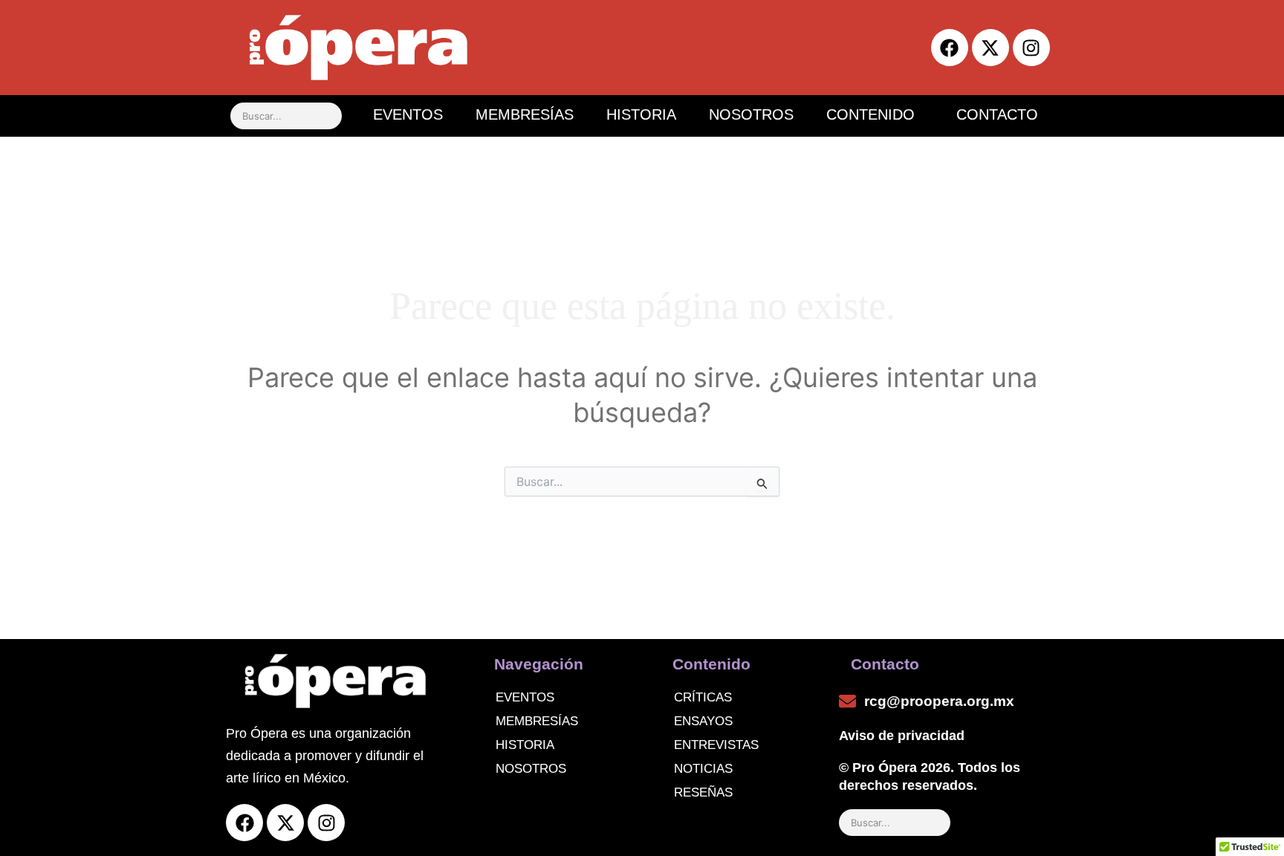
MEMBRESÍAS (525, 114)
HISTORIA (641, 114)
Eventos (525, 697)
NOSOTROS (751, 114)
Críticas (703, 697)
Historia (525, 745)
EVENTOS (408, 114)
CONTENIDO (870, 114)
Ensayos (703, 721)
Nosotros (531, 769)
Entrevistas (716, 745)
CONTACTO (997, 114)
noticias (703, 769)
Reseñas (703, 792)
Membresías (537, 721)
